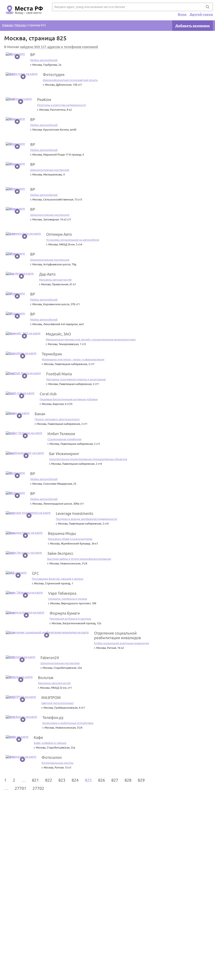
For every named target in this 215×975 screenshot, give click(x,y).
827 (114, 780)
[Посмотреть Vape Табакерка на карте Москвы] (24, 592)
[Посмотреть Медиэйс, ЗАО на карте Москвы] (23, 333)
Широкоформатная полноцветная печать (70, 80)
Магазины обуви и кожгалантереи (70, 538)
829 (141, 780)
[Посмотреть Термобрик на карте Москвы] (21, 353)
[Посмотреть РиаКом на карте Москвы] (19, 99)
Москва (20, 25)
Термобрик (52, 354)
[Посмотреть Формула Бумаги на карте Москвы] (25, 612)
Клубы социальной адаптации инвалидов (121, 643)
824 (75, 780)
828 (128, 780)
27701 (20, 788)
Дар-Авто (47, 274)
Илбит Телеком (61, 434)
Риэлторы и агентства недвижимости (61, 104)
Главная (7, 25)
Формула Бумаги (65, 613)
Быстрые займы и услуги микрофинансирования (79, 558)
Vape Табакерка (62, 593)
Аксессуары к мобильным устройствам (67, 722)
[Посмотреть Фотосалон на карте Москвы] (21, 756)
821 (35, 780)
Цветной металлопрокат (57, 702)
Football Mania (59, 374)
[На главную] (24, 17)
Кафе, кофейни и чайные (50, 742)
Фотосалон (52, 757)
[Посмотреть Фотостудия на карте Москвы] (22, 74)
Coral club (48, 394)
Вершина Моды (62, 533)
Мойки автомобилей (44, 60)
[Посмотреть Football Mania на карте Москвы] (23, 373)
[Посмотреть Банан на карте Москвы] (17, 413)
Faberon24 (50, 658)
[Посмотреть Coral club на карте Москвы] (20, 393)
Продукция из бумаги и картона (70, 618)
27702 (38, 788)
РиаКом (44, 99)
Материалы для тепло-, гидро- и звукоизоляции (73, 359)
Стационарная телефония (64, 439)
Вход (182, 14)
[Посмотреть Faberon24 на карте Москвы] (20, 657)
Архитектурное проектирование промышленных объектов (88, 459)
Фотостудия (53, 74)
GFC (35, 573)
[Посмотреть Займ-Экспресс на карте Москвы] (24, 552)
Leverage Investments (74, 513)
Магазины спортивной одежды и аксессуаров (76, 379)
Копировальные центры (57, 762)
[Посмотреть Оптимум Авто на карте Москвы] (23, 233)
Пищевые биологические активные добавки (69, 399)
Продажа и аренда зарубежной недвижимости (86, 518)
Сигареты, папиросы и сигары (67, 598)
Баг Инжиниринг (64, 454)
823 (61, 780)
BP (32, 54)
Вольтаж (46, 677)
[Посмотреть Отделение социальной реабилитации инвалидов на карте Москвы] (47, 632)
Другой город (201, 14)
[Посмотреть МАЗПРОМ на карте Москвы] (21, 697)
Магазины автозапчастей (55, 279)
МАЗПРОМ (51, 697)
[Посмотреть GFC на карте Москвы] (16, 572)
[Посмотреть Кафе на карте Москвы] (17, 736)
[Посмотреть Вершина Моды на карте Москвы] (24, 532)
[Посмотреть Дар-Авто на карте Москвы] (20, 273)
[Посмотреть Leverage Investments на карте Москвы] (28, 512)
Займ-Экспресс (60, 553)
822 (48, 780)
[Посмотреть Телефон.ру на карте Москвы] (21, 716)
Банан (40, 414)
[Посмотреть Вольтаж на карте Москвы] (19, 677)
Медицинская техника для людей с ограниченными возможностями (91, 339)
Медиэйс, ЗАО (58, 334)
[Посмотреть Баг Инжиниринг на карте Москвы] (25, 453)
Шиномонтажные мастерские (49, 169)
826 (101, 780)
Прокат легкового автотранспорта (57, 419)
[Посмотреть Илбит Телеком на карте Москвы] (24, 433)
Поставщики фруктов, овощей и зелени (57, 578)
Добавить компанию (192, 25)
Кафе (38, 737)
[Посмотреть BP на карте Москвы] (15, 54)
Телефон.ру (52, 717)
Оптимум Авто (59, 234)
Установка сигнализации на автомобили (72, 239)
